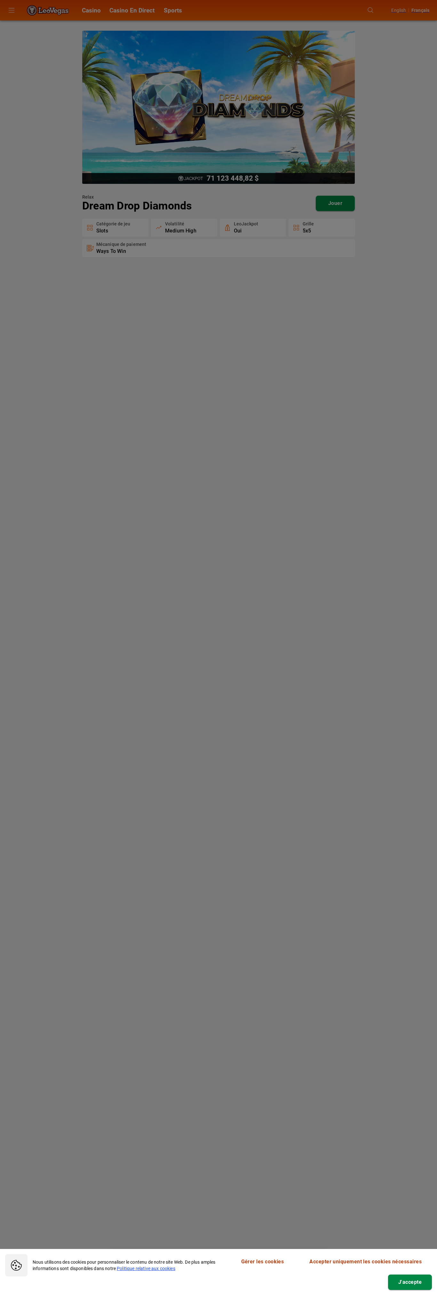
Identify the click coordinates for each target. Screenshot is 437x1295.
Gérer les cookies (262, 1262)
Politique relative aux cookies (146, 1268)
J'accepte (410, 1282)
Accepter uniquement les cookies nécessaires (365, 1262)
